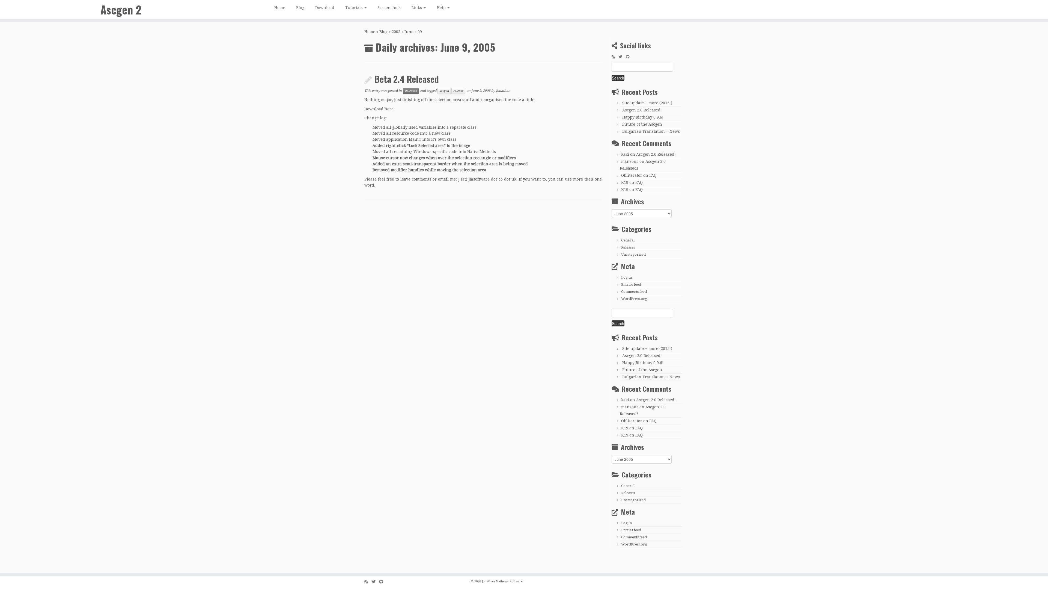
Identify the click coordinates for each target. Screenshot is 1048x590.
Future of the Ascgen (642, 124)
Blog (300, 7)
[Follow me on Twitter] (622, 57)
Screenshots (389, 7)
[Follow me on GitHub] (629, 57)
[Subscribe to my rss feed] (615, 57)
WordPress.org (634, 299)
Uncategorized (633, 254)
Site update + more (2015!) (647, 103)
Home (279, 7)
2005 (396, 32)
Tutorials (354, 7)
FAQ (653, 175)
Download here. (379, 109)
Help (442, 7)
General (628, 240)
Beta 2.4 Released (406, 78)
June (408, 32)
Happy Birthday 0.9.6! (642, 117)
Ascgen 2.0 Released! (642, 110)
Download (324, 7)
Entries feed (631, 284)
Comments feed (634, 292)
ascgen (444, 91)
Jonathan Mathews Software (502, 581)
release (458, 91)
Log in (626, 277)
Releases (411, 91)
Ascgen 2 (120, 9)
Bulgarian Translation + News (651, 131)
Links (417, 7)
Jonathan (503, 91)
